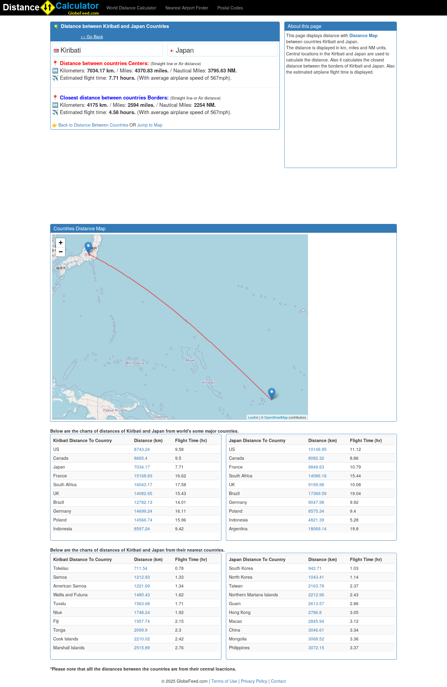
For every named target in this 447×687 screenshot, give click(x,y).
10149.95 (317, 449)
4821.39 (316, 520)
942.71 (315, 568)
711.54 (140, 568)
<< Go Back (92, 36)
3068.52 (316, 639)
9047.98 (316, 502)
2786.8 (315, 612)
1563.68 (142, 603)
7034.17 (142, 467)
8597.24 (142, 528)
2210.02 (142, 639)
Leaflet (253, 417)
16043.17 (143, 484)
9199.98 (316, 484)
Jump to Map (149, 125)
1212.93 (142, 577)
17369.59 (317, 493)
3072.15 (316, 647)
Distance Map (363, 35)
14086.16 (317, 476)
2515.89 (142, 647)
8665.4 (140, 458)
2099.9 (140, 630)
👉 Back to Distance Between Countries (90, 125)
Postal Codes (230, 8)
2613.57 (316, 603)
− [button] (61, 252)
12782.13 (143, 502)
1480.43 (142, 594)
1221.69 (142, 586)
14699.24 (143, 511)
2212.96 (316, 594)
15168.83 (143, 476)
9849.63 (316, 467)
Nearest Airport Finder (186, 8)
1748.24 (142, 612)
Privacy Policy (255, 681)
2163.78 (316, 586)
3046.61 (316, 630)
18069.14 (317, 528)
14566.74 (143, 520)
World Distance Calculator (131, 8)
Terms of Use (224, 681)
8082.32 (316, 458)
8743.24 (142, 449)
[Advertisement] (165, 178)
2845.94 (316, 621)
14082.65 (143, 493)
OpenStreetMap (276, 417)
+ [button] (61, 242)
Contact (278, 681)
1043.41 (316, 577)
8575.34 (316, 511)
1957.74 (142, 621)
